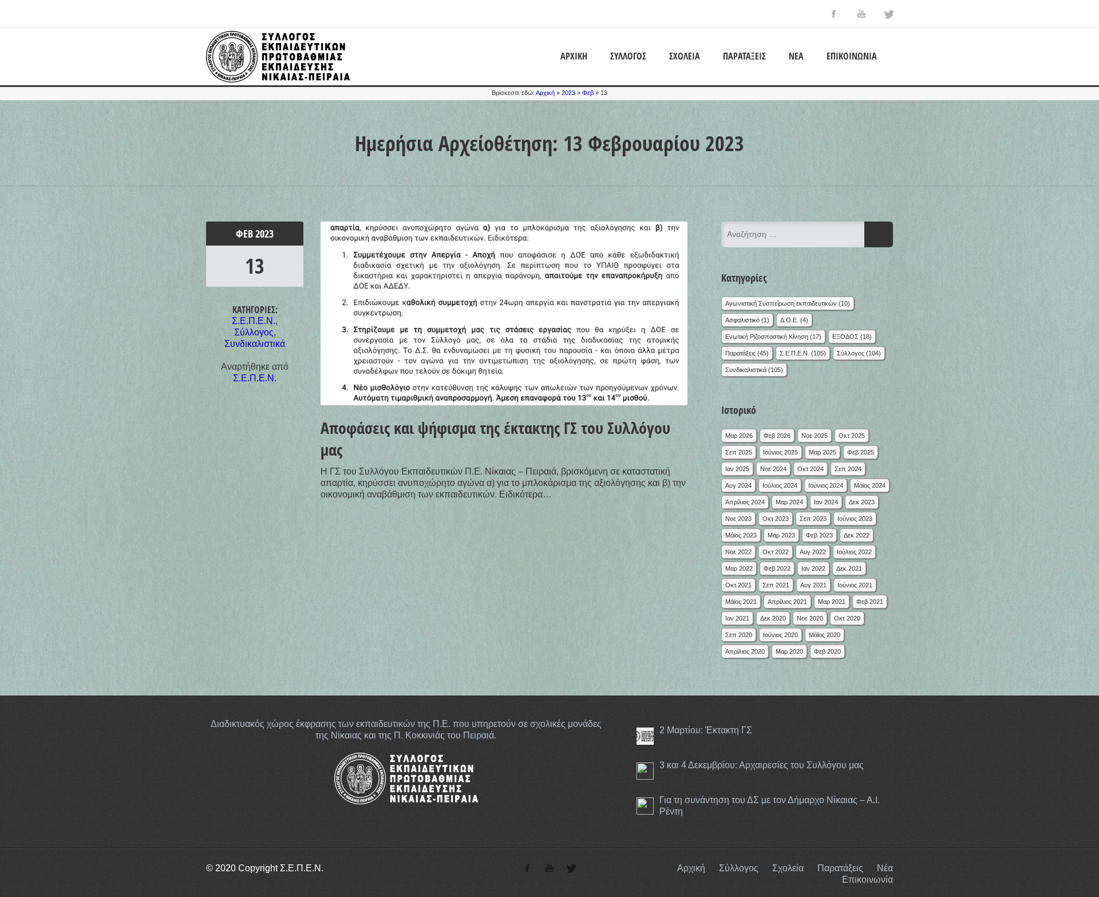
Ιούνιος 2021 (854, 585)
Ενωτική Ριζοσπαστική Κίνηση (766, 336)
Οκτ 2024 (810, 468)
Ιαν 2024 (826, 502)
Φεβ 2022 (777, 568)
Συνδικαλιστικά (254, 344)
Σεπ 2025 (738, 452)
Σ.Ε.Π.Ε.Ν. (253, 321)
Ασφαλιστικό (742, 320)
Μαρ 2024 (789, 502)
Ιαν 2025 (737, 468)
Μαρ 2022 (739, 568)
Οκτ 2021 (738, 585)
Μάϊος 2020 (824, 634)
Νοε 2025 (814, 435)
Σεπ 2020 (738, 634)
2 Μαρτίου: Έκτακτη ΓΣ (705, 730)
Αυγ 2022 (813, 551)
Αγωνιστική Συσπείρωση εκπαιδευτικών (781, 303)
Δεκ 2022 (856, 535)
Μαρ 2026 (739, 435)
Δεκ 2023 (862, 502)
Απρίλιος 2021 (787, 601)
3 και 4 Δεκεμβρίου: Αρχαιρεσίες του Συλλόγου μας (761, 765)
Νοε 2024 (773, 468)
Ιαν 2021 (737, 618)
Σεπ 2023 (813, 518)
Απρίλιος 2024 (745, 502)
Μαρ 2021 (831, 601)
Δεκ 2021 (849, 568)
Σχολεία (684, 56)
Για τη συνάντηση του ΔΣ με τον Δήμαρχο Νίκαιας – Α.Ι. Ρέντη (769, 805)
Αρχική (573, 56)
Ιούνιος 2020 (780, 634)
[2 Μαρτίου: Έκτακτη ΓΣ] (645, 736)
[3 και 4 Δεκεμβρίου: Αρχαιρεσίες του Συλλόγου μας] (645, 771)
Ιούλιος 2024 (779, 485)
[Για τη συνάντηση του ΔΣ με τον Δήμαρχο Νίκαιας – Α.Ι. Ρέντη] (645, 806)
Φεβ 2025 (860, 452)
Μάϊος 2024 (869, 485)
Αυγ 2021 (813, 585)
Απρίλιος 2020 (745, 651)
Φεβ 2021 (869, 601)
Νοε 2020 (810, 618)
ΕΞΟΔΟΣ (845, 336)
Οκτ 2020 (847, 618)
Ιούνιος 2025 (780, 452)
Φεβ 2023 (819, 535)
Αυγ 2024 (738, 485)
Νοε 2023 (738, 518)
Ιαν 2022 (813, 568)
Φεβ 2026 (777, 435)
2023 (568, 92)
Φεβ (588, 92)
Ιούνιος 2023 (854, 518)
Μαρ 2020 (789, 651)
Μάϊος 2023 (741, 535)
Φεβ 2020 (827, 651)
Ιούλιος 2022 (854, 551)
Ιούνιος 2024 (825, 485)
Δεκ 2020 (773, 618)
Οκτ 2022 (775, 551)
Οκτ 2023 (775, 518)
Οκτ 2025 (852, 435)
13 (254, 266)
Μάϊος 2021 (741, 601)
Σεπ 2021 (775, 585)
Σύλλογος (628, 56)
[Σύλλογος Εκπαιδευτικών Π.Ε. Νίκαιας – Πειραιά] (278, 79)
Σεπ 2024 (848, 468)
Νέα (796, 56)
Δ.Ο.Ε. (789, 320)
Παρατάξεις (744, 56)
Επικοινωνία (852, 56)
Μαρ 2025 (822, 452)
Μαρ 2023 (781, 535)
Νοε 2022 (738, 551)
